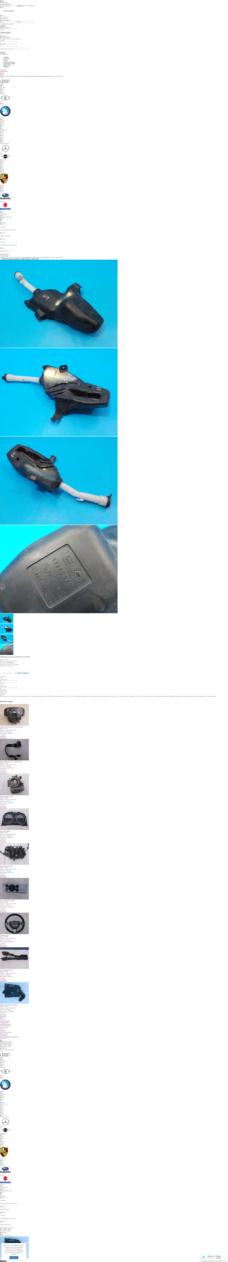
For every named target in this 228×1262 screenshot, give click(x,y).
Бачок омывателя (46, 76)
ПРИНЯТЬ (14, 1257)
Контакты (7, 58)
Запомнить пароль (7, 24)
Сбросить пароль (5, 32)
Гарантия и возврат (9, 63)
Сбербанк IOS (4, 1022)
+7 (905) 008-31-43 (5, 4)
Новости (6, 66)
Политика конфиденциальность (9, 1037)
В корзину (3, 1261)
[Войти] (2, 26)
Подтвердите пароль (6, 49)
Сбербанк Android (5, 1024)
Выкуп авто (7, 65)
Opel (7, 76)
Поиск (19, 5)
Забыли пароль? (5, 27)
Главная (6, 57)
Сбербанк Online (5, 1021)
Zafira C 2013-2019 (15, 76)
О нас (5, 60)
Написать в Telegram (22, 673)
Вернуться (3, 35)
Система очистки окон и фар (30, 76)
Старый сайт (4, 1035)
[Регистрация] (2, 52)
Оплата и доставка (9, 62)
